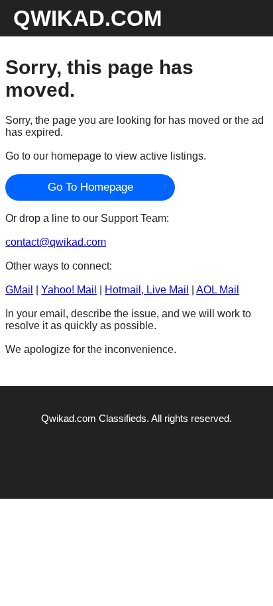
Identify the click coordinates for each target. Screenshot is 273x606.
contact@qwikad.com (55, 242)
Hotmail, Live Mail (147, 289)
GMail (19, 289)
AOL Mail (217, 289)
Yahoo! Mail (69, 289)
